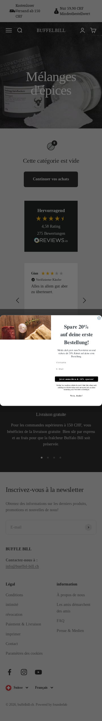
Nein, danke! (76, 395)
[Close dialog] (99, 318)
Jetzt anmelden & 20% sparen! (76, 378)
